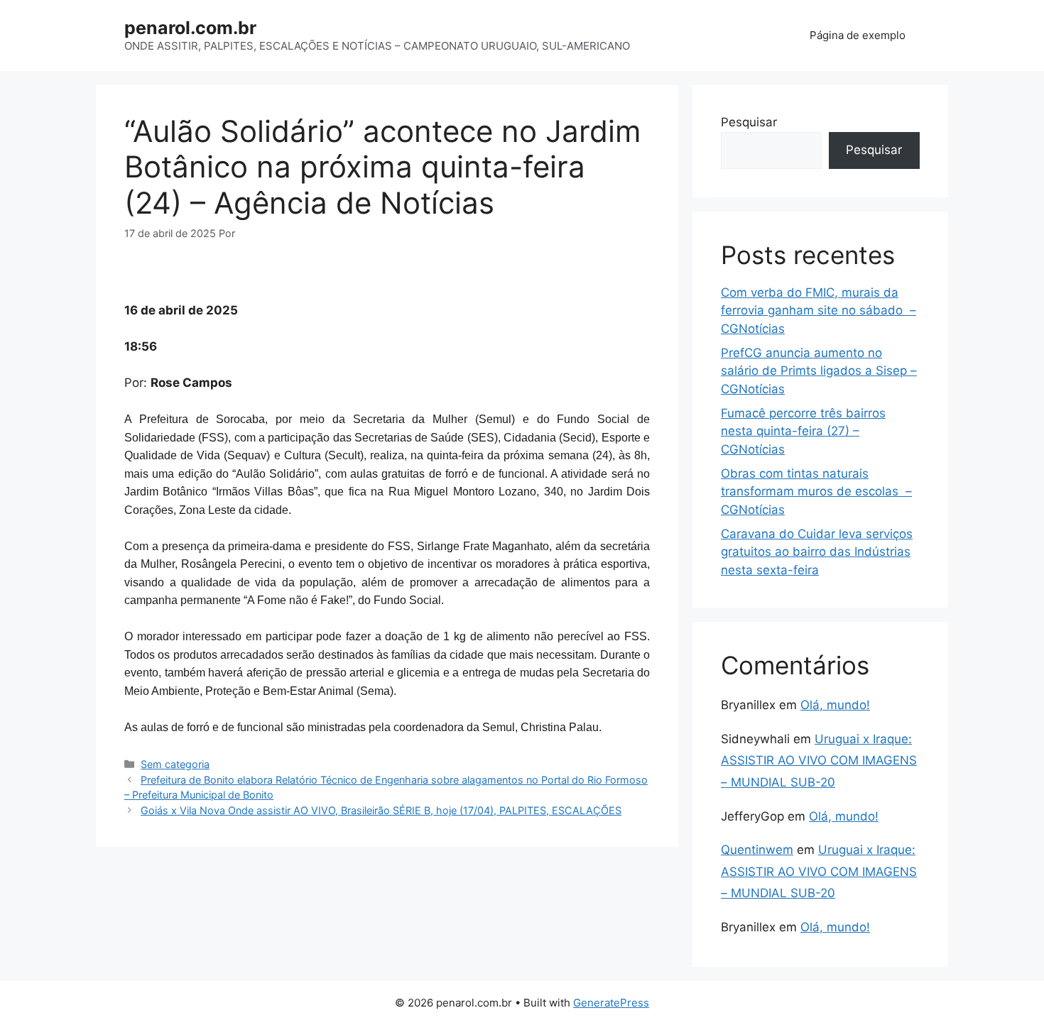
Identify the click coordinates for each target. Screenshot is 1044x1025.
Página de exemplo (858, 35)
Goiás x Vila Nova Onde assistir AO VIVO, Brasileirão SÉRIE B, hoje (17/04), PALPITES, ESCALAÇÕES (381, 810)
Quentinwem (757, 850)
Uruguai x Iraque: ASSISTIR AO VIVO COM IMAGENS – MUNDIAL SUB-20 (819, 760)
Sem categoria (175, 764)
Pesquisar (749, 122)
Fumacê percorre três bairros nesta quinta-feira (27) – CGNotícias (803, 431)
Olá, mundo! (835, 705)
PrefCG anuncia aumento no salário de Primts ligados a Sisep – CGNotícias (819, 371)
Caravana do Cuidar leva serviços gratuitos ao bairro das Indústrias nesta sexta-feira (817, 552)
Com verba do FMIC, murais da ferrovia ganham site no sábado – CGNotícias (818, 310)
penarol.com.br (190, 27)
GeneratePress (611, 1002)
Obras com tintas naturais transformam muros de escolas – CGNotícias (816, 491)
